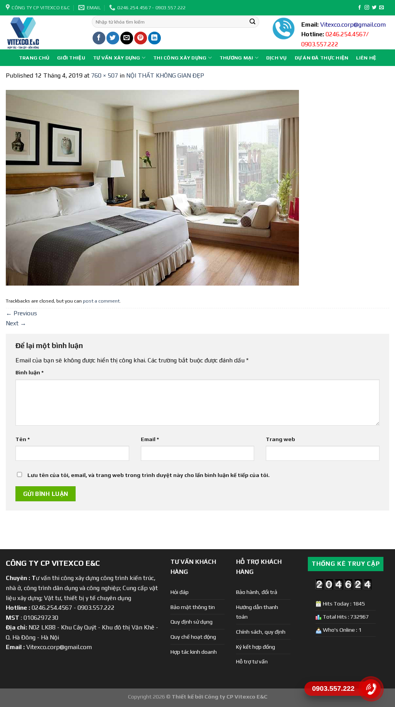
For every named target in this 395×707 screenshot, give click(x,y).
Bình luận (29, 372)
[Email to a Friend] (126, 38)
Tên (22, 439)
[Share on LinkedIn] (154, 38)
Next (16, 323)
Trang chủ (34, 58)
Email (150, 439)
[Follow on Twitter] (374, 7)
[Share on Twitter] (112, 38)
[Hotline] (371, 689)
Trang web (280, 439)
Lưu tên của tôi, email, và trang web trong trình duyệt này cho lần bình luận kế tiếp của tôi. (148, 475)
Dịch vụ (276, 58)
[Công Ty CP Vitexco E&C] (43, 32)
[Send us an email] (381, 7)
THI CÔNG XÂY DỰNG (179, 58)
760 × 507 (104, 75)
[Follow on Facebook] (359, 7)
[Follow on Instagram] (367, 7)
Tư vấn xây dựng (116, 58)
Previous (21, 313)
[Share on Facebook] (99, 38)
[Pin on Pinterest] (140, 38)
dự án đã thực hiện (322, 58)
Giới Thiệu (71, 58)
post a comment (101, 301)
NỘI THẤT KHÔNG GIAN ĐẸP (165, 75)
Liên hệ (366, 58)
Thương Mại (236, 58)
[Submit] (252, 22)
